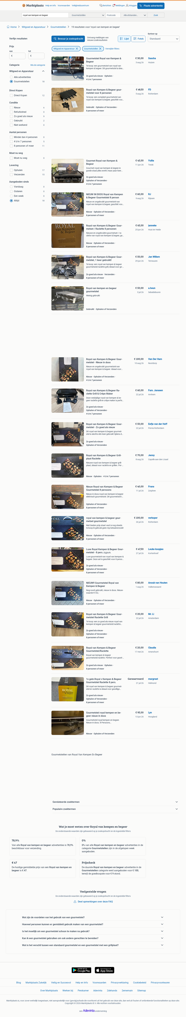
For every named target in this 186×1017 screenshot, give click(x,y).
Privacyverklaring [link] (119, 982)
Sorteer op (152, 34)
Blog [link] (18, 982)
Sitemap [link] (141, 990)
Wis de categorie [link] (37, 65)
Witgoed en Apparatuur (64, 49)
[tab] (124, 39)
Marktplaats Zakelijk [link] (36, 982)
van (11, 51)
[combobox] (45, 15)
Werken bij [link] (67, 990)
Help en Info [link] (82, 982)
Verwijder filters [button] (112, 49)
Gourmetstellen (91, 49)
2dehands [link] (112, 990)
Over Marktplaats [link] (49, 990)
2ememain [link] (127, 990)
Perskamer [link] (83, 990)
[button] (118, 5)
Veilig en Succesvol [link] (61, 982)
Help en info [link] (50, 5)
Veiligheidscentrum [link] (80, 5)
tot (29, 51)
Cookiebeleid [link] (139, 982)
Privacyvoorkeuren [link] (160, 982)
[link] (32, 5)
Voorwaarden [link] (64, 5)
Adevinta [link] (97, 990)
